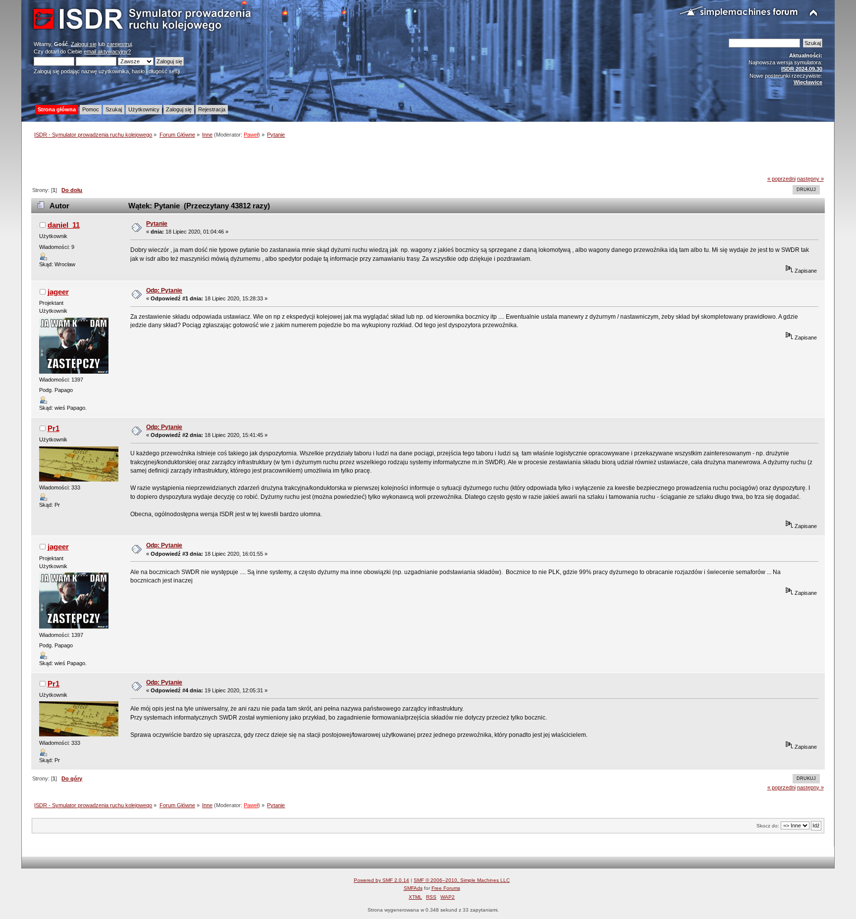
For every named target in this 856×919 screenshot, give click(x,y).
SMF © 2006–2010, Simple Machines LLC (462, 880)
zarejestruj (119, 44)
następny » (810, 179)
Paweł (251, 135)
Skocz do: (767, 825)
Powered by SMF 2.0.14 (381, 880)
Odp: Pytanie (164, 290)
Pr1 (53, 428)
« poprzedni (781, 179)
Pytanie (156, 223)
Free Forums (445, 888)
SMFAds (413, 888)
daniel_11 (64, 225)
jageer (58, 292)
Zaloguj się (84, 44)
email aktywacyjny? (107, 51)
